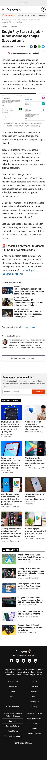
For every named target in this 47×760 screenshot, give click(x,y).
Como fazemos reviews (12, 736)
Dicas (34, 696)
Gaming (34, 707)
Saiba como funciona (15, 22)
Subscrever (38, 392)
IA (12, 702)
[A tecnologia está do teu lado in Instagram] (17, 661)
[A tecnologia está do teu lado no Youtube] (23, 661)
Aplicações (13, 686)
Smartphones (13, 681)
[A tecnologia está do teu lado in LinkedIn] (35, 661)
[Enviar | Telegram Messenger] (43, 46)
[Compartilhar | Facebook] (31, 46)
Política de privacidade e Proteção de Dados (13, 714)
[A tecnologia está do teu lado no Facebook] (11, 661)
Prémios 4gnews (34, 734)
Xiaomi (12, 696)
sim (26, 327)
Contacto (34, 723)
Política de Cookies (34, 718)
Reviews (34, 691)
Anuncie (34, 729)
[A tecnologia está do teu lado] (14, 9)
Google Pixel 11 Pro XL (26, 15)
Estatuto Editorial (12, 726)
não (33, 327)
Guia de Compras (12, 707)
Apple (13, 691)
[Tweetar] (35, 46)
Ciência (34, 681)
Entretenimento (34, 686)
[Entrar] (43, 9)
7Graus (29, 743)
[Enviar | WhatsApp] (39, 46)
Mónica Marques (7, 47)
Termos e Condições (34, 713)
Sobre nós (12, 721)
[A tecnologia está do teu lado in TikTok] (29, 661)
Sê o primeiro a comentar (24, 358)
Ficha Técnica (13, 731)
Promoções (34, 702)
